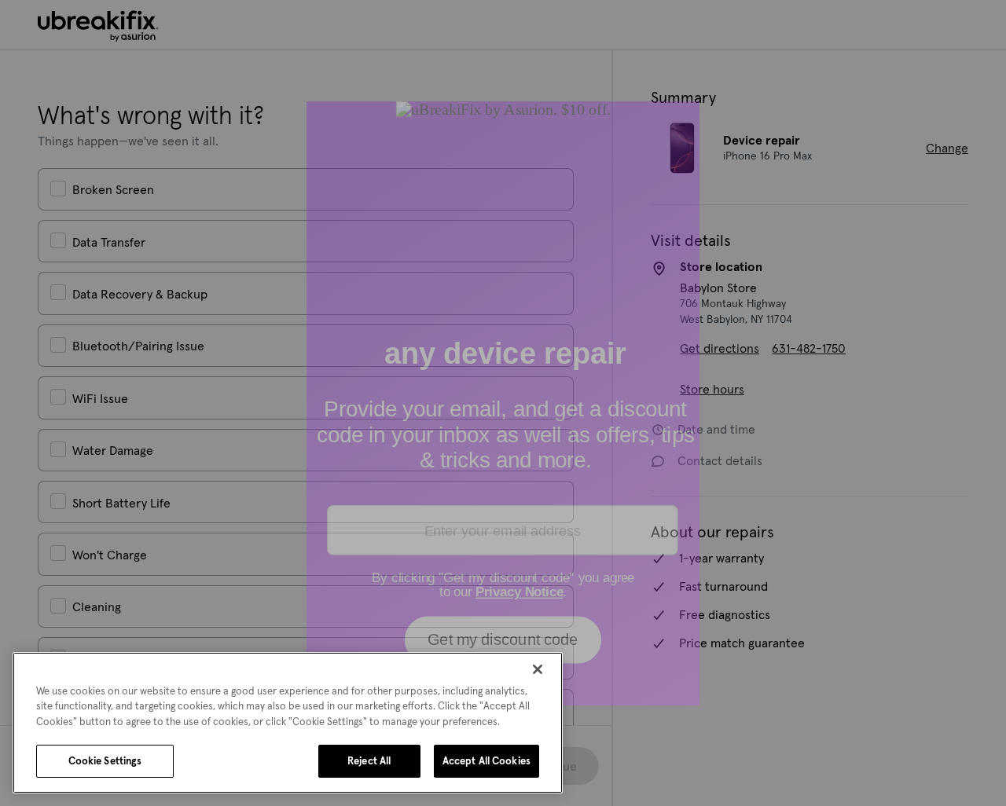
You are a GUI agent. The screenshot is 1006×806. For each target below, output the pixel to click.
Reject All (369, 761)
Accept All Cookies (486, 761)
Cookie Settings (105, 761)
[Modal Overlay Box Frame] (503, 403)
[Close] (537, 669)
